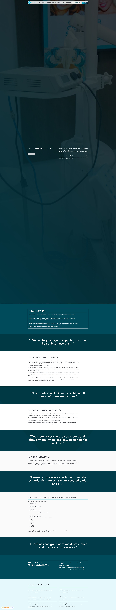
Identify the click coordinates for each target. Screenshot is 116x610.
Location (44, 2)
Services (54, 2)
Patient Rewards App (67, 2)
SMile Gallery (59, 2)
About (40, 2)
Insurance (49, 2)
